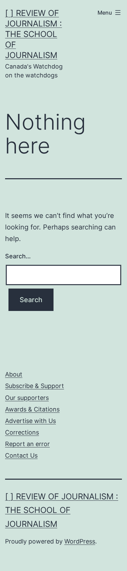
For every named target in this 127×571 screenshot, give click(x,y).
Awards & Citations (32, 409)
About (13, 374)
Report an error (27, 443)
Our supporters (27, 397)
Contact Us (21, 455)
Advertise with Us (30, 420)
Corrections (22, 432)
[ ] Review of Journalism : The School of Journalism (33, 34)
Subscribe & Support (34, 385)
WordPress (79, 541)
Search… (18, 256)
